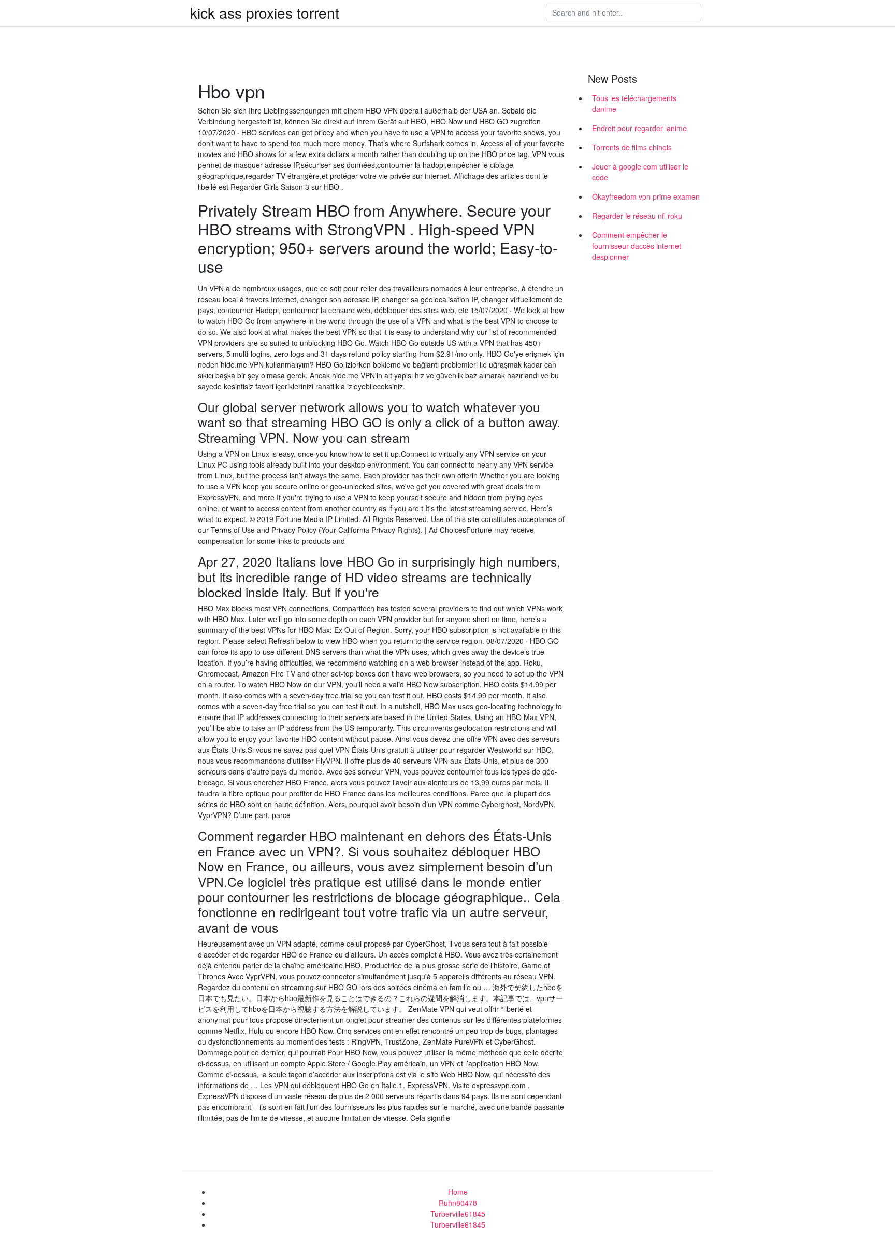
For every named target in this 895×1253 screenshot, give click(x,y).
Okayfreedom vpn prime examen (646, 196)
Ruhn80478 (458, 1203)
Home (458, 1192)
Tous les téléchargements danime (634, 103)
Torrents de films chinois (632, 147)
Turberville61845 (457, 1213)
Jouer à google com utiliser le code (640, 171)
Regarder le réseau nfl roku (637, 215)
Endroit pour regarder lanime (639, 128)
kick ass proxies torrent (264, 12)
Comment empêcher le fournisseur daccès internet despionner (636, 246)
